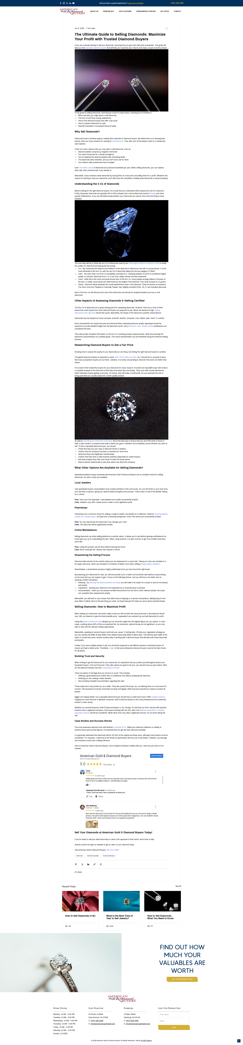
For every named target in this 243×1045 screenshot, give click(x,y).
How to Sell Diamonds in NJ (80, 916)
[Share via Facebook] (76, 864)
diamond (79, 856)
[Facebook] (60, 3)
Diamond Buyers (109, 856)
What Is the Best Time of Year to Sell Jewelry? (119, 917)
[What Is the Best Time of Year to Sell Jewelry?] (121, 901)
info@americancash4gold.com (103, 1024)
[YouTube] (73, 3)
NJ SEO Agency (146, 1040)
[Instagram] (64, 3)
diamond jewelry (93, 856)
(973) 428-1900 (97, 1021)
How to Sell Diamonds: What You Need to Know (160, 917)
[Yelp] (67, 3)
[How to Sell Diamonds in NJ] (80, 901)
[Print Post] (100, 864)
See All (178, 886)
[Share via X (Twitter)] (82, 864)
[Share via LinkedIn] (88, 864)
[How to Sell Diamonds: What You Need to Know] (162, 901)
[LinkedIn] (70, 3)
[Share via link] (94, 864)
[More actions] (166, 28)
